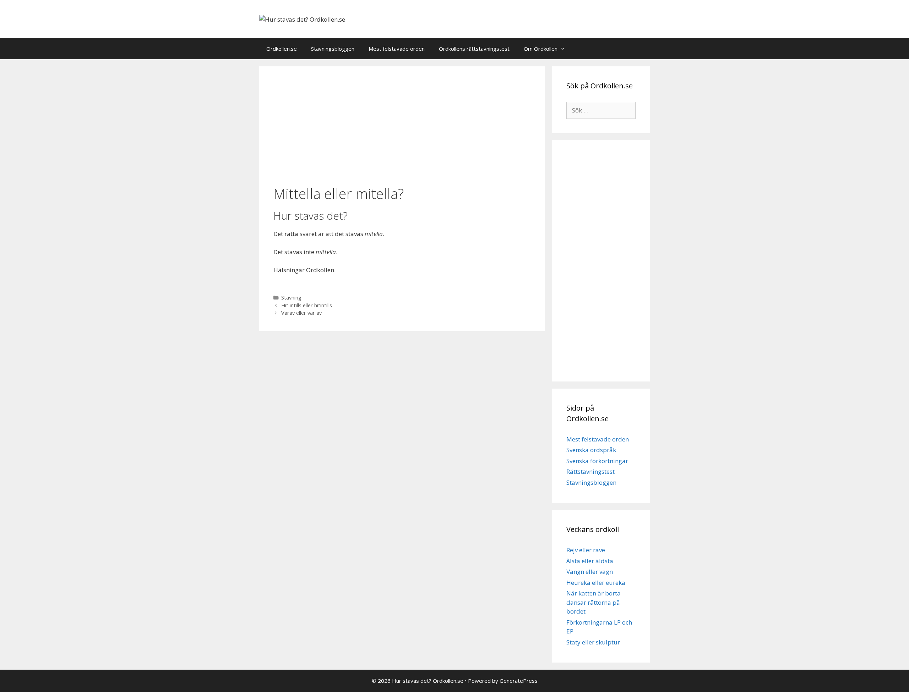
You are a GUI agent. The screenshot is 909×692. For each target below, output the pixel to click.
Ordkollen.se (281, 48)
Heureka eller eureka (595, 582)
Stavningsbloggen (332, 48)
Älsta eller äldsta (589, 561)
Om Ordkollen (540, 48)
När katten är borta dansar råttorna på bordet (593, 602)
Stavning (291, 297)
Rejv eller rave (585, 550)
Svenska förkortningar (597, 461)
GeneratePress (519, 680)
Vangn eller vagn (589, 571)
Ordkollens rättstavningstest (474, 48)
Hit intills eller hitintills (306, 305)
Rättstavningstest (590, 471)
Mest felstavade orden (397, 48)
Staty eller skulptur (593, 642)
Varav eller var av (301, 312)
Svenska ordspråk (591, 450)
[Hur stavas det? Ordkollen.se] (302, 19)
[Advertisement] (402, 126)
